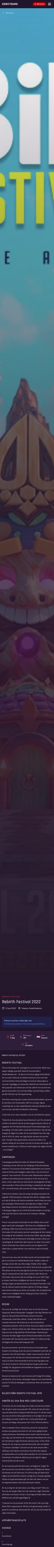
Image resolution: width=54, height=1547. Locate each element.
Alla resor (10, 13)
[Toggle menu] (49, 4)
